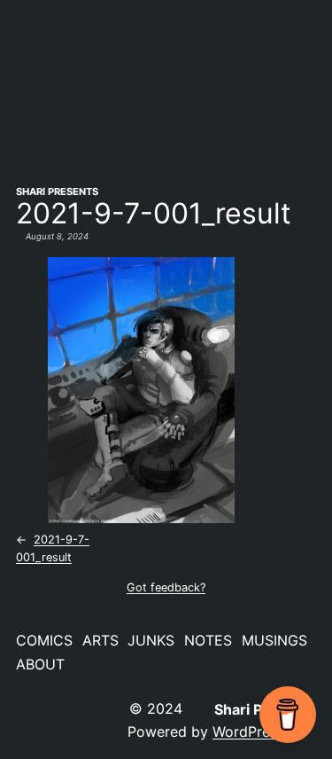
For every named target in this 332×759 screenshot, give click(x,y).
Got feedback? (166, 587)
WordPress (248, 731)
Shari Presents (57, 191)
